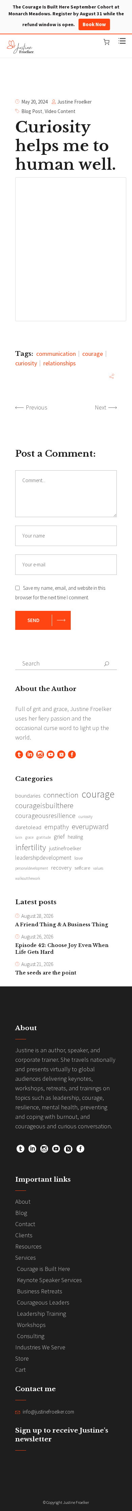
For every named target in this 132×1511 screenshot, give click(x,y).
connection (61, 795)
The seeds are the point (45, 973)
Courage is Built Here (43, 1269)
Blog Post (31, 111)
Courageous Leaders (43, 1302)
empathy (56, 827)
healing (75, 837)
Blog (21, 1213)
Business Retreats (39, 1291)
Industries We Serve (40, 1347)
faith (18, 837)
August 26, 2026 (37, 936)
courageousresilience (45, 815)
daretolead (28, 827)
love (78, 858)
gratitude (44, 837)
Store (22, 1358)
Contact (25, 1224)
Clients (23, 1235)
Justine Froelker (74, 101)
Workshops (31, 1325)
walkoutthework (27, 878)
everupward (90, 826)
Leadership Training (41, 1313)
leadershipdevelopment (43, 857)
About (22, 1201)
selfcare (82, 868)
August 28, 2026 (37, 916)
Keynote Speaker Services (49, 1280)
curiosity (26, 363)
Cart (20, 1369)
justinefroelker (65, 848)
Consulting (30, 1336)
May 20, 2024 (34, 101)
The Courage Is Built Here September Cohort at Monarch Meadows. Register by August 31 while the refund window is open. (66, 16)
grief (59, 836)
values (98, 868)
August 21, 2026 (37, 964)
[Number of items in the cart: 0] (106, 42)
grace (29, 837)
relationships (59, 363)
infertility (30, 847)
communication (56, 354)
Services (25, 1257)
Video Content (60, 111)
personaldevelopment (31, 868)
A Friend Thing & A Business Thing (61, 925)
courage (92, 354)
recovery (61, 867)
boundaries (27, 795)
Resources (28, 1246)
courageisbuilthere (44, 805)
